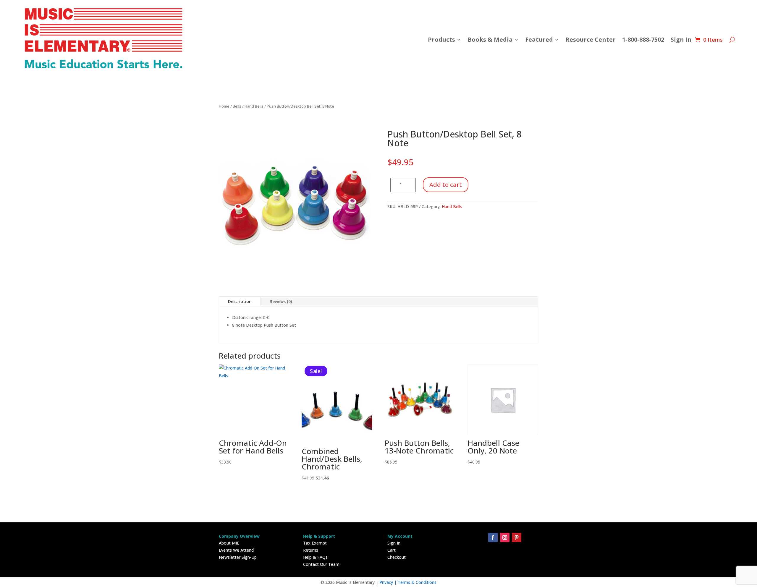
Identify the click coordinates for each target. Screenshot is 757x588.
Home (224, 106)
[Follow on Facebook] (493, 537)
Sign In (681, 39)
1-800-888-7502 (643, 39)
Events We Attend (236, 550)
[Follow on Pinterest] (516, 537)
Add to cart (445, 185)
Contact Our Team (321, 564)
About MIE (229, 543)
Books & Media (490, 39)
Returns (310, 550)
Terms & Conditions (417, 582)
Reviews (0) (281, 301)
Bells (237, 106)
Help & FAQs (315, 557)
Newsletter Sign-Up (238, 557)
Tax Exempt (315, 543)
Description (240, 301)
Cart (391, 550)
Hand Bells (254, 106)
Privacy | (388, 582)
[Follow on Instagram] (504, 537)
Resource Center (590, 39)
